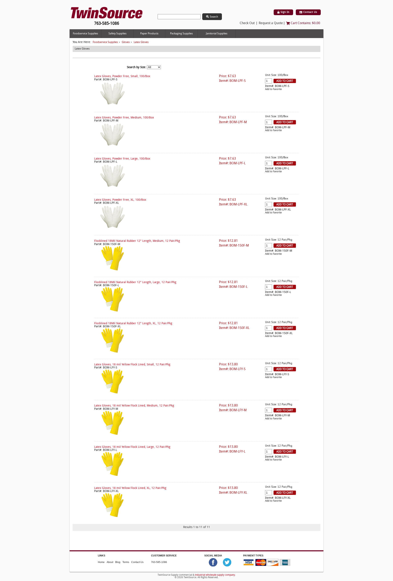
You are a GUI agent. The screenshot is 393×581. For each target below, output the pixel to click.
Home (101, 562)
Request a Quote (271, 23)
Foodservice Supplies (85, 33)
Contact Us (310, 12)
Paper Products (149, 33)
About (110, 562)
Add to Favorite (273, 89)
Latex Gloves (141, 42)
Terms (125, 562)
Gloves (126, 42)
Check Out (247, 23)
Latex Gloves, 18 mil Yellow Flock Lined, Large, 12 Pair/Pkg (132, 447)
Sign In (284, 12)
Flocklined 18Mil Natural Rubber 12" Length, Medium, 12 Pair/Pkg (137, 241)
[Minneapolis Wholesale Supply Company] (107, 12)
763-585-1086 (159, 562)
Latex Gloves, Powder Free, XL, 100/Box (120, 200)
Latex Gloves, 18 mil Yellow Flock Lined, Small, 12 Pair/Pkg (132, 364)
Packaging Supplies (181, 33)
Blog (117, 562)
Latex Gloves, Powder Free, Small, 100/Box (122, 76)
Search (213, 16)
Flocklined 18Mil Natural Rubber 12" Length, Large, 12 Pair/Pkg (135, 282)
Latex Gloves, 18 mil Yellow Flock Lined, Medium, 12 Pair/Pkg (134, 405)
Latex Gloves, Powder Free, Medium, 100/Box (124, 117)
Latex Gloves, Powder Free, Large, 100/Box (122, 158)
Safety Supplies (117, 33)
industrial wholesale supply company (215, 575)
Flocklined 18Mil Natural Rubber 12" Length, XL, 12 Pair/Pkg (133, 323)
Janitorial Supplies (216, 33)
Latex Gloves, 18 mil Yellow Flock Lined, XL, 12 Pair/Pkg (130, 488)
